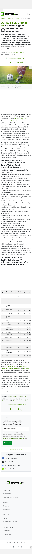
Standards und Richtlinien (11, 497)
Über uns (6, 506)
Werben (5, 502)
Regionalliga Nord (18, 396)
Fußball (10, 396)
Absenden (7, 443)
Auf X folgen (9, 462)
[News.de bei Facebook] (16, 547)
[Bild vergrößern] (30, 67)
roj (1, 392)
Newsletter (6, 509)
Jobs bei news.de (8, 527)
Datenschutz (7, 494)
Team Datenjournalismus (16, 52)
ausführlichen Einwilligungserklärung (14, 438)
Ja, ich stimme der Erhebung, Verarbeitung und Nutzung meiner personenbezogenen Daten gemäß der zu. (15, 435)
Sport (25, 396)
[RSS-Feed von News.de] (21, 547)
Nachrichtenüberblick (10, 522)
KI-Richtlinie (6, 531)
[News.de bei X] (18, 547)
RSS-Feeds (6, 515)
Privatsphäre (7, 534)
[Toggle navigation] (29, 14)
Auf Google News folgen (13, 465)
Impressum (6, 490)
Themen (5, 518)
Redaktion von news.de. (20, 401)
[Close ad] (1, 10)
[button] (16, 58)
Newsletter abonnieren (12, 469)
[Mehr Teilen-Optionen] (21, 62)
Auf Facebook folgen (11, 458)
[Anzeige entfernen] (31, 548)
